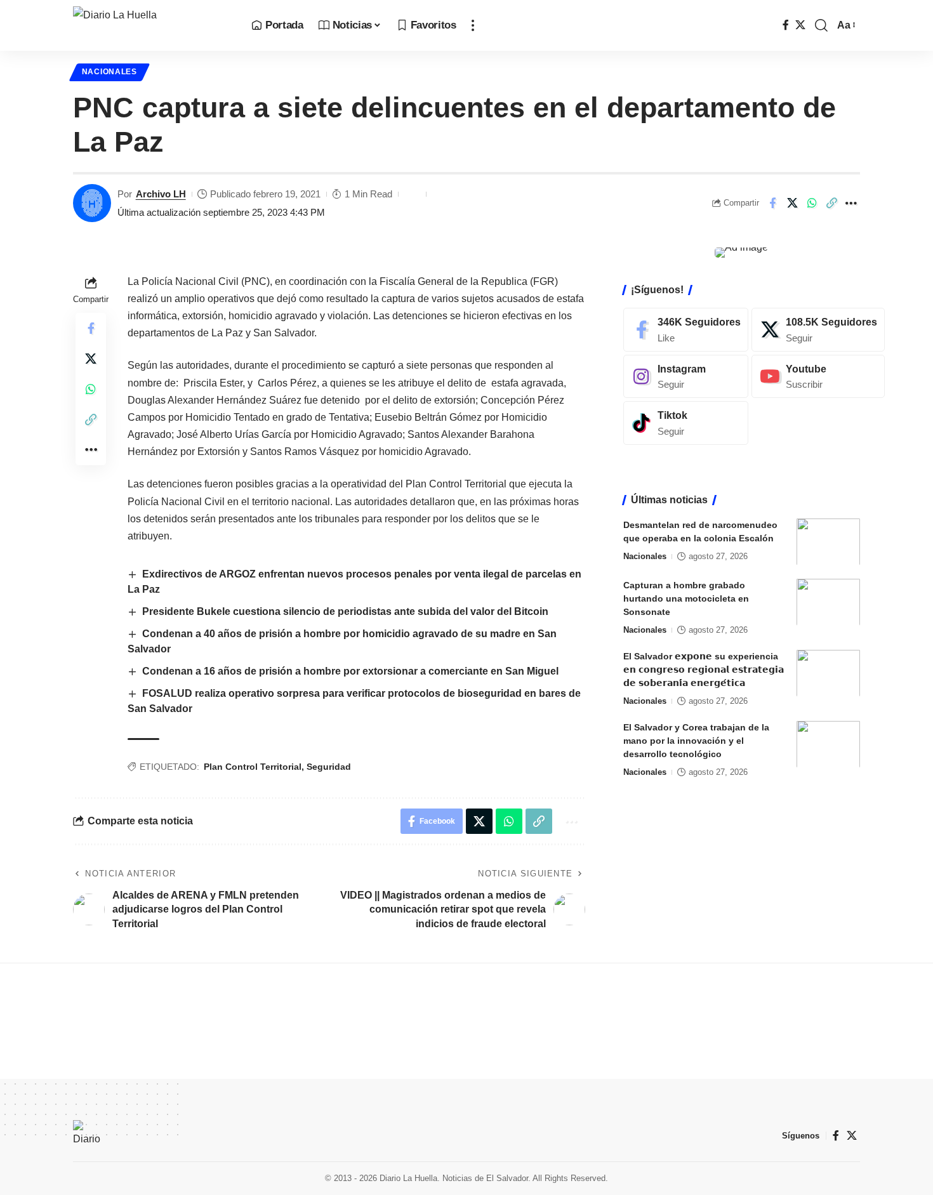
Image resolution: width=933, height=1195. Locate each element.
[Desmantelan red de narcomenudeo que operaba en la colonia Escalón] (828, 541)
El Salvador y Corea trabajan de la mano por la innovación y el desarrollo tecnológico (696, 740)
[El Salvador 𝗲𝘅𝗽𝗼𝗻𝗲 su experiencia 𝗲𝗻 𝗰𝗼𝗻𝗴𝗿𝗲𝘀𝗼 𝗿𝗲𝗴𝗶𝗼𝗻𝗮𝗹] (828, 673)
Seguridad (329, 767)
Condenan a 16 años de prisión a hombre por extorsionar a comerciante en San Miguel (350, 671)
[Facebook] (785, 25)
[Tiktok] (685, 423)
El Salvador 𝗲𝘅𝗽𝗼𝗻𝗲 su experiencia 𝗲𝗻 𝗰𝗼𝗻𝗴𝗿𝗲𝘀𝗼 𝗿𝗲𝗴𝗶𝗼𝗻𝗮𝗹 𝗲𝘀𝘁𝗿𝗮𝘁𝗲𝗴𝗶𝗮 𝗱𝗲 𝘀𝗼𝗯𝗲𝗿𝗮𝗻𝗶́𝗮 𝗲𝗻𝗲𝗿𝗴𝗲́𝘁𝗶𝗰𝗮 (703, 668)
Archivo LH (161, 193)
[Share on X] (792, 203)
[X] (800, 25)
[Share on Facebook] (772, 203)
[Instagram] (685, 376)
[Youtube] (818, 376)
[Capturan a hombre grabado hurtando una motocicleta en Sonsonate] (828, 602)
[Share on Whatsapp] (812, 203)
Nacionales (109, 72)
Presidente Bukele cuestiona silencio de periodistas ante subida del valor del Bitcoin (345, 611)
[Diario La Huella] (152, 25)
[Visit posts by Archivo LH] (92, 203)
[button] (473, 25)
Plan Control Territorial (252, 767)
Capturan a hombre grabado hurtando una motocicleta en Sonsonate (686, 597)
